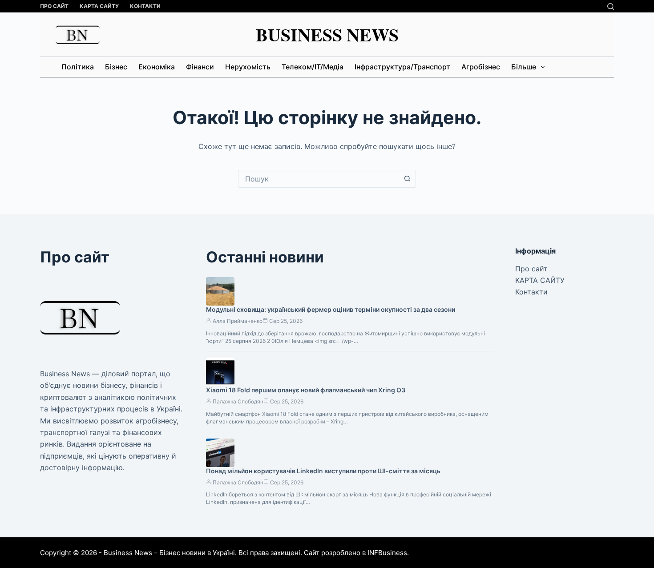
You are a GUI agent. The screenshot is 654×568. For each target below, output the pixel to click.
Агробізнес (480, 66)
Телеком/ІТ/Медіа (312, 66)
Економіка (156, 66)
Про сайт (54, 6)
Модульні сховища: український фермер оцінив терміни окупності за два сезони (330, 309)
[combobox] (318, 179)
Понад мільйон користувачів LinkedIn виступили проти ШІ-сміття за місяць (323, 471)
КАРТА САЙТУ (99, 6)
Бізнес (116, 66)
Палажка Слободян (238, 401)
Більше (523, 66)
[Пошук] (610, 6)
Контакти (145, 6)
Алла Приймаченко (237, 321)
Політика (77, 66)
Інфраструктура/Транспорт (402, 66)
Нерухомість (247, 66)
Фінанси (200, 66)
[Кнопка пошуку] (407, 178)
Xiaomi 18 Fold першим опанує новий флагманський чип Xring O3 (305, 390)
